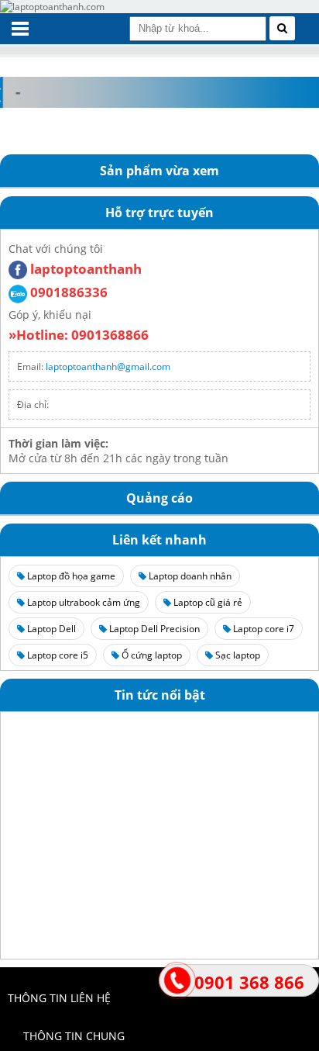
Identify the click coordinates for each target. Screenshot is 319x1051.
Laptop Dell (50, 628)
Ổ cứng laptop (150, 655)
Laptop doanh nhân (189, 576)
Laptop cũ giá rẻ (206, 602)
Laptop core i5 (56, 655)
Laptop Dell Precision (153, 628)
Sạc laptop (236, 655)
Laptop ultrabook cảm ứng (82, 602)
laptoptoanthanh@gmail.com (108, 366)
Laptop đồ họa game (70, 576)
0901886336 (67, 292)
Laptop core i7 (262, 628)
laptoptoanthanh (84, 269)
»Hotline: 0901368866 (79, 335)
